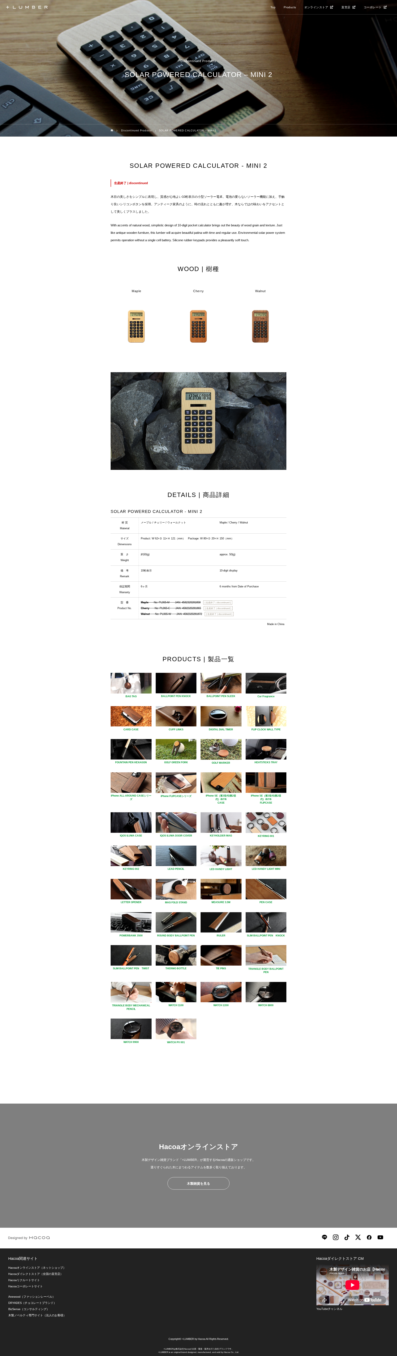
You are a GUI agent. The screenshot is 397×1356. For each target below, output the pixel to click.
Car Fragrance (266, 696)
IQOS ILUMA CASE (131, 835)
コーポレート (373, 7)
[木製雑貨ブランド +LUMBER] (27, 7)
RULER (221, 935)
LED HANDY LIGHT (221, 869)
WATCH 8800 (266, 1005)
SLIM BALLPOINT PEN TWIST (131, 968)
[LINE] (324, 1237)
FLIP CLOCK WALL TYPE (266, 729)
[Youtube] (380, 1237)
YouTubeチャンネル (329, 1308)
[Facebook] (369, 1237)
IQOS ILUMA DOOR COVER (176, 835)
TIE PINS (221, 968)
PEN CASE (265, 902)
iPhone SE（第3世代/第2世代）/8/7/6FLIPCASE (266, 799)
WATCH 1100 (176, 1005)
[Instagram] (335, 1237)
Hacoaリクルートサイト (24, 1280)
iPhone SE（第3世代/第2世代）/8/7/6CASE (221, 799)
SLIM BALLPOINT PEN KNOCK (266, 935)
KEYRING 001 (266, 836)
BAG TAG (131, 696)
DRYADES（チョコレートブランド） (32, 1302)
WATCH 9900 (131, 1042)
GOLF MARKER (221, 762)
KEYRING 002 (131, 869)
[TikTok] (346, 1237)
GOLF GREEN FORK (176, 762)
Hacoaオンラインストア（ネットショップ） (37, 1267)
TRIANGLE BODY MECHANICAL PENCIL (131, 1007)
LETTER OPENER (131, 902)
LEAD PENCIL (176, 869)
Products (290, 7)
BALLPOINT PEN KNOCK (176, 696)
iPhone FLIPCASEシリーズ (176, 796)
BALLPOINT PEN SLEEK (221, 696)
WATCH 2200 (221, 1005)
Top (272, 7)
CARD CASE (131, 729)
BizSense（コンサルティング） (28, 1309)
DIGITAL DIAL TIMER (221, 729)
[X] (358, 1237)
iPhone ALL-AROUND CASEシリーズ (131, 797)
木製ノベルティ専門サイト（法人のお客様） (37, 1315)
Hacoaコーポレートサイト (25, 1286)
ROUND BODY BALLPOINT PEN (176, 935)
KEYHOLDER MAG (221, 835)
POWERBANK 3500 (131, 935)
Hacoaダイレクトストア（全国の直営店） (35, 1274)
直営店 (345, 7)
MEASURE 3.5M (221, 902)
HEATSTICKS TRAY (266, 762)
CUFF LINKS (176, 729)
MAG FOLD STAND (176, 902)
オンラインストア (316, 7)
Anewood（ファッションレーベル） (31, 1296)
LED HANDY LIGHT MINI (266, 869)
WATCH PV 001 (176, 1042)
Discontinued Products (198, 61)
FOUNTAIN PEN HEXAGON (131, 762)
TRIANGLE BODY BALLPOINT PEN (265, 970)
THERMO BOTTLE (176, 968)
